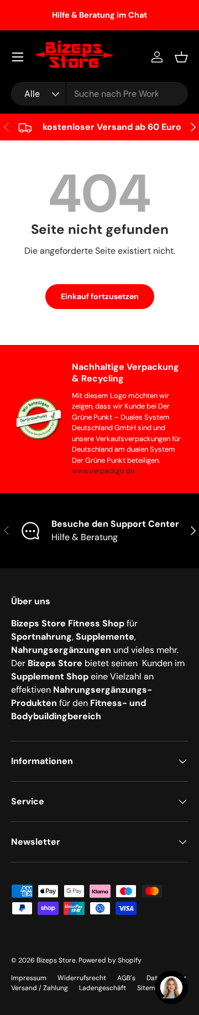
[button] (181, 57)
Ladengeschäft (102, 987)
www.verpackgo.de (103, 470)
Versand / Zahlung (39, 987)
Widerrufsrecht (81, 978)
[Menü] (18, 57)
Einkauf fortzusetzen (100, 296)
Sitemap (150, 987)
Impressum (28, 978)
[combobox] (99, 94)
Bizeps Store (56, 960)
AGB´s (126, 978)
